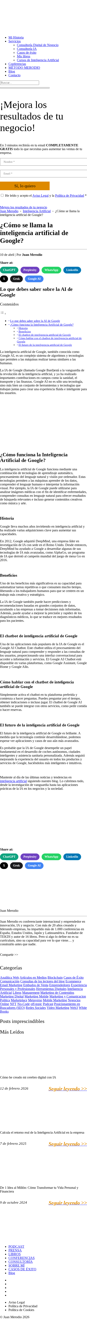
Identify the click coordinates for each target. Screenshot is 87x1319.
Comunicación (9, 981)
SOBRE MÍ (16, 1265)
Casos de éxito (26, 52)
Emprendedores (59, 985)
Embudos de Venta (35, 985)
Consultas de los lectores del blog (42, 981)
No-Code (23, 1004)
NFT (13, 1004)
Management (30, 992)
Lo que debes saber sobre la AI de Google (35, 321)
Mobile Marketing (55, 1000)
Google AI (34, 278)
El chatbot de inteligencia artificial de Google (45, 334)
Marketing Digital (12, 996)
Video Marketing (58, 1007)
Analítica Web (9, 977)
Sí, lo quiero (24, 185)
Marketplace (19, 1000)
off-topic (36, 1004)
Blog (11, 71)
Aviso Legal (40, 195)
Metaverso (35, 1000)
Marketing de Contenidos (57, 992)
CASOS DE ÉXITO (22, 1269)
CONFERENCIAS (21, 1258)
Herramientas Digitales (51, 989)
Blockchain (55, 977)
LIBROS (14, 1254)
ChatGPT (9, 270)
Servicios (14, 41)
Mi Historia (16, 37)
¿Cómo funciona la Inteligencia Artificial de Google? (41, 324)
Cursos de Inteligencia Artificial (38, 60)
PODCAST (16, 1246)
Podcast (48, 1004)
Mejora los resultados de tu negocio (23, 207)
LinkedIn (72, 270)
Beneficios (25, 331)
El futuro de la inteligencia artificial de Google (45, 344)
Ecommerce (73, 981)
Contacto (14, 75)
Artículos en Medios (33, 977)
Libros (17, 992)
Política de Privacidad (69, 195)
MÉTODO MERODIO (24, 67)
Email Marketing (11, 985)
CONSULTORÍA (20, 1261)
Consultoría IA (27, 49)
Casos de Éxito (74, 977)
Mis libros (23, 56)
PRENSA (15, 1250)
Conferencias (17, 64)
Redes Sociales (36, 1007)
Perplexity (30, 270)
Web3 (74, 1007)
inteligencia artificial (13, 781)
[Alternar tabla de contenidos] (3, 313)
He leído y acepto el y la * (46, 195)
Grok (16, 278)
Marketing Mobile (36, 996)
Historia (23, 328)
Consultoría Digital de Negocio (37, 45)
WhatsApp (51, 270)
